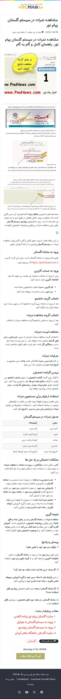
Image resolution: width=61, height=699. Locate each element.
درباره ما (30, 684)
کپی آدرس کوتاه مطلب (30, 656)
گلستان (32, 641)
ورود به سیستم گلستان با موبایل (35, 622)
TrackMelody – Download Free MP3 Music (36, 679)
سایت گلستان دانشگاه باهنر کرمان (34, 633)
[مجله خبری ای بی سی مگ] (30, 6)
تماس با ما (10, 679)
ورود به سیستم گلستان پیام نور (35, 627)
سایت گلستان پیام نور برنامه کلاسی (33, 616)
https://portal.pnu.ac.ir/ (43, 262)
